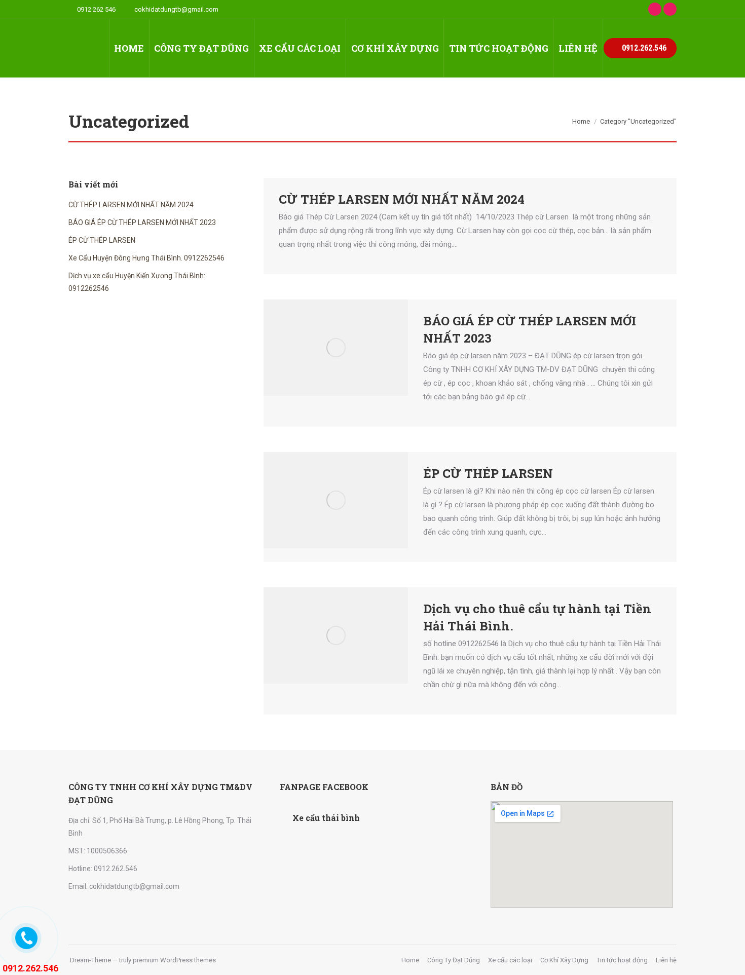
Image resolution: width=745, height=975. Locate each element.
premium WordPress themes (174, 960)
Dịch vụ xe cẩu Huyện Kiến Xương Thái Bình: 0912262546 (136, 282)
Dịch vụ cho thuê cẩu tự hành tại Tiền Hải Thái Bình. (537, 617)
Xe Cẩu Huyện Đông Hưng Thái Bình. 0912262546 (146, 258)
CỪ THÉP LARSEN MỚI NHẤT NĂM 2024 (402, 199)
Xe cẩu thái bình (326, 817)
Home (581, 121)
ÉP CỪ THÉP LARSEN (488, 473)
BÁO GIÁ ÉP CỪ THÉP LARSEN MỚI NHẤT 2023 (529, 329)
